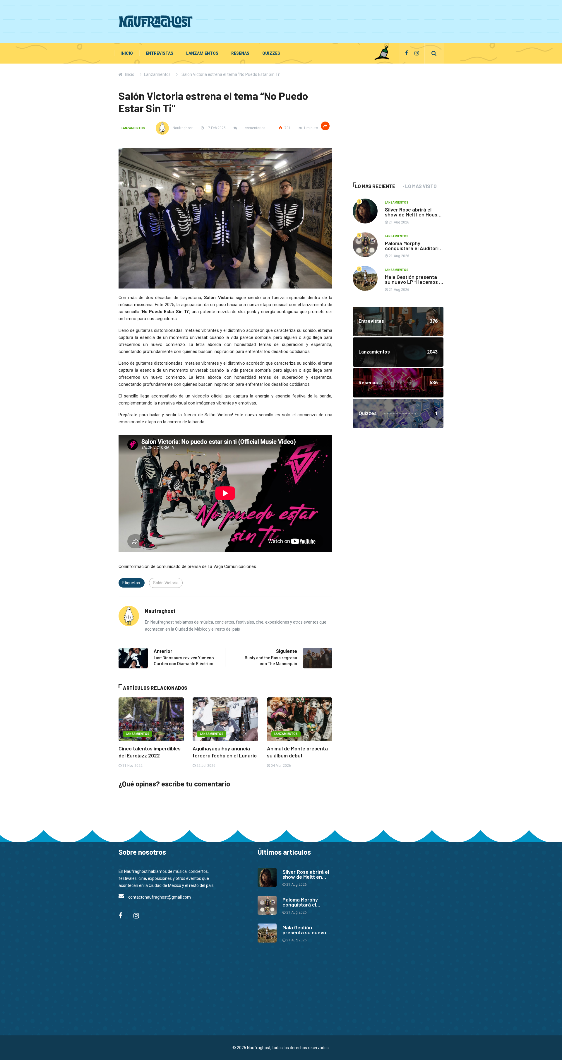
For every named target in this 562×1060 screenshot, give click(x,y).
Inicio (127, 53)
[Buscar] (434, 53)
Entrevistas (159, 53)
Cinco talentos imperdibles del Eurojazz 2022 (150, 752)
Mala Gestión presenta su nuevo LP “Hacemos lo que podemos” (414, 282)
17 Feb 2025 (215, 128)
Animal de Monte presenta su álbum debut (297, 752)
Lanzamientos (202, 53)
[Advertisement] (336, 20)
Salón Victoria (166, 583)
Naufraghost (182, 128)
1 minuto (311, 128)
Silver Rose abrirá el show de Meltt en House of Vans (412, 214)
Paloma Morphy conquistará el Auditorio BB (413, 248)
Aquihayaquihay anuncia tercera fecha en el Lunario (225, 752)
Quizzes (271, 53)
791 (287, 128)
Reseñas (240, 53)
